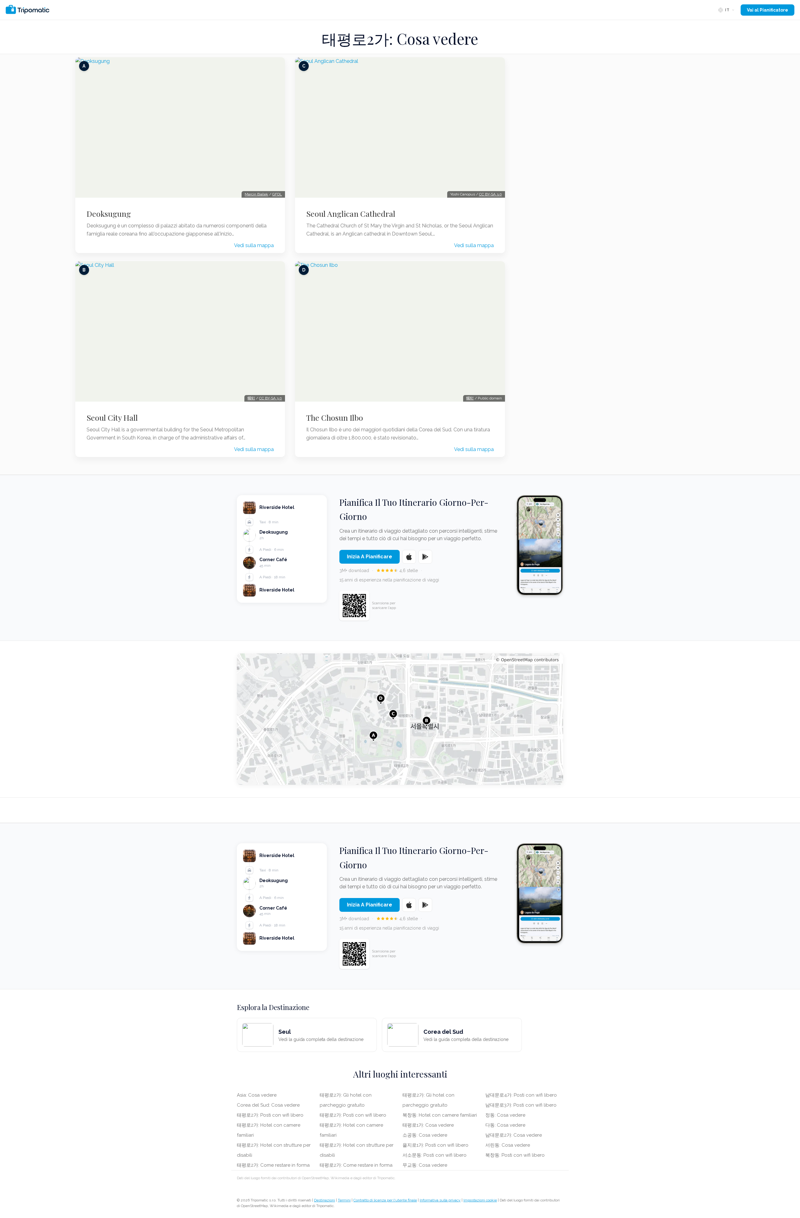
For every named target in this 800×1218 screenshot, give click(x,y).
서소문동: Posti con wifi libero (434, 1155)
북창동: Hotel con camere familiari (439, 1115)
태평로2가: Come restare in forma (273, 1165)
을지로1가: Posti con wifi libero (435, 1145)
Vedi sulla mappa (254, 245)
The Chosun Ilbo (334, 417)
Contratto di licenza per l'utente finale (385, 1200)
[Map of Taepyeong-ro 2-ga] (400, 719)
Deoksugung (109, 213)
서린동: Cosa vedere (507, 1145)
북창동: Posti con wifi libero (515, 1155)
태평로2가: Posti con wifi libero (270, 1115)
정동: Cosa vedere (505, 1115)
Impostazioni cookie (480, 1200)
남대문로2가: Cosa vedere (513, 1135)
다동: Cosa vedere (505, 1125)
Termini (344, 1200)
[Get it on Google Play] (425, 557)
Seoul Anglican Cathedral (350, 213)
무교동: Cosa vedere (424, 1165)
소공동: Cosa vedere (424, 1135)
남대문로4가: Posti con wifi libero (521, 1095)
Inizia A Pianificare (369, 557)
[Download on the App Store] (409, 557)
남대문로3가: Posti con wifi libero (521, 1105)
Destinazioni (324, 1200)
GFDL (277, 194)
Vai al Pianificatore (767, 10)
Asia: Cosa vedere (257, 1095)
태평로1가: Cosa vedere (428, 1125)
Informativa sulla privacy (440, 1200)
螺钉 (251, 398)
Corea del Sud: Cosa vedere (268, 1105)
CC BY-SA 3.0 (270, 398)
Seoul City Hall (112, 417)
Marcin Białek (256, 194)
